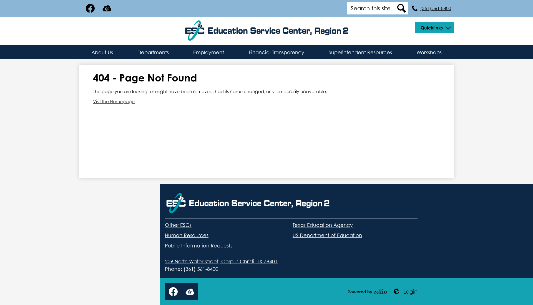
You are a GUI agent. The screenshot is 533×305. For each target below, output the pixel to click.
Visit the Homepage (114, 101)
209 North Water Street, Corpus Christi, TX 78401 (221, 261)
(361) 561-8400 (435, 8)
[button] (434, 27)
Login (405, 291)
